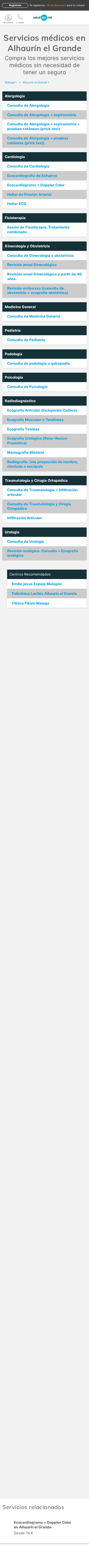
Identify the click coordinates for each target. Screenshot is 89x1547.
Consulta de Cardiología (28, 166)
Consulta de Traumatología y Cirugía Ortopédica (39, 506)
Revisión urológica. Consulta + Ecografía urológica (42, 553)
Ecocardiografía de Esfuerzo (32, 175)
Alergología (15, 96)
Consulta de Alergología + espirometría (41, 115)
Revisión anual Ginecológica (32, 264)
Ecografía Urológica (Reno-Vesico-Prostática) (37, 440)
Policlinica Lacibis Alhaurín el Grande (44, 593)
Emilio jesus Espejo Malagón (37, 584)
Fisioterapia (15, 218)
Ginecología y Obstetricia (27, 246)
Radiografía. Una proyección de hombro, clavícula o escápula (42, 464)
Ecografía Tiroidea (23, 429)
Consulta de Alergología (28, 105)
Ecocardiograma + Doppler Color (36, 185)
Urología (12, 532)
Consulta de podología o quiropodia (38, 363)
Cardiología (15, 157)
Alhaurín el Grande (35, 82)
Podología (13, 354)
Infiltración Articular (24, 518)
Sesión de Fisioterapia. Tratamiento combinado (38, 229)
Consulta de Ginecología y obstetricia (40, 255)
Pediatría (13, 330)
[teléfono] (20, 18)
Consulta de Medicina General (33, 316)
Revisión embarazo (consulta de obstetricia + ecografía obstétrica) (37, 290)
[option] (44, 1528)
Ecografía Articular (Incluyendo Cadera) (42, 410)
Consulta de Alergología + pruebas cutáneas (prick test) (37, 140)
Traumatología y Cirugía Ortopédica (36, 480)
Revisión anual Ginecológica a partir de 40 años (44, 276)
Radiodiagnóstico (20, 401)
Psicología (14, 377)
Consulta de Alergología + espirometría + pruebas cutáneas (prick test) (43, 126)
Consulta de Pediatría (26, 340)
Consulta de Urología (25, 541)
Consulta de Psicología (27, 386)
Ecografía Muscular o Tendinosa (35, 419)
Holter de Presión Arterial (29, 194)
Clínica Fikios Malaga (30, 603)
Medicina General (20, 307)
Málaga (10, 82)
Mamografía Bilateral (25, 452)
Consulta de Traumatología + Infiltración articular (42, 492)
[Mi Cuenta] (8, 18)
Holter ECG (16, 203)
